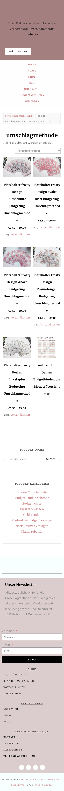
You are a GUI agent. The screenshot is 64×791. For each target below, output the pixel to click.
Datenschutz (43, 785)
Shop (31, 76)
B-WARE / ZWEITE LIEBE (19, 681)
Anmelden (32, 101)
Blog (32, 83)
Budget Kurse (32, 503)
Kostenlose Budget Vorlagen (32, 520)
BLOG (7, 721)
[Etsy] (28, 767)
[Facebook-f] (21, 767)
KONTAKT (9, 737)
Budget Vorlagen (32, 509)
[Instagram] (35, 767)
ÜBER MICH (10, 709)
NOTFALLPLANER (14, 687)
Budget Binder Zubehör (32, 498)
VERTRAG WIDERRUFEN (19, 756)
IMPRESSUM (11, 743)
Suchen (50, 459)
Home (32, 64)
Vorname (8, 631)
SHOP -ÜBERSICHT (15, 674)
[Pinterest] (42, 767)
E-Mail (6, 644)
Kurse (32, 70)
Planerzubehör (32, 531)
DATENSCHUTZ (12, 749)
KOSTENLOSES (12, 693)
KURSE (7, 715)
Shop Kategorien (15, 115)
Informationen (30, 95)
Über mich (32, 89)
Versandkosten (20, 234)
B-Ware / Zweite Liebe (32, 492)
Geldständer (32, 515)
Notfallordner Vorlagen (32, 526)
